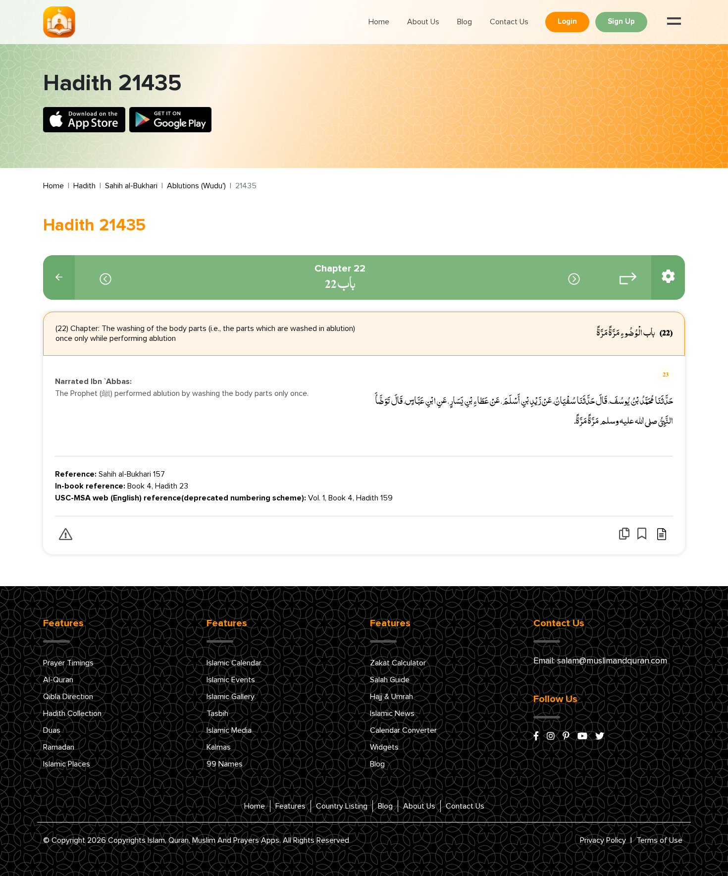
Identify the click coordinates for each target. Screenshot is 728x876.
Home (378, 22)
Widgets (384, 747)
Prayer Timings (68, 663)
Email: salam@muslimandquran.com (600, 661)
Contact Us (509, 22)
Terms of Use (659, 840)
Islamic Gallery (231, 697)
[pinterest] (566, 736)
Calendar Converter (403, 730)
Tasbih (217, 713)
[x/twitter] (599, 736)
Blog (464, 22)
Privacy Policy (603, 840)
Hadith (84, 186)
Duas (51, 730)
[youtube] (582, 736)
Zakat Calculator (398, 663)
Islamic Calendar (234, 663)
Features (290, 806)
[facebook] (536, 736)
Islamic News (392, 713)
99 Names (225, 764)
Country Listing (341, 806)
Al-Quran (58, 680)
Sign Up (621, 21)
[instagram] (551, 736)
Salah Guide (390, 680)
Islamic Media (229, 730)
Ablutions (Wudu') (196, 186)
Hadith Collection (72, 713)
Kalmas (219, 747)
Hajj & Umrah (391, 697)
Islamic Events (231, 680)
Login (567, 21)
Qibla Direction (68, 697)
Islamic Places (66, 764)
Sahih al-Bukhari (131, 186)
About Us (423, 22)
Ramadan (58, 747)
